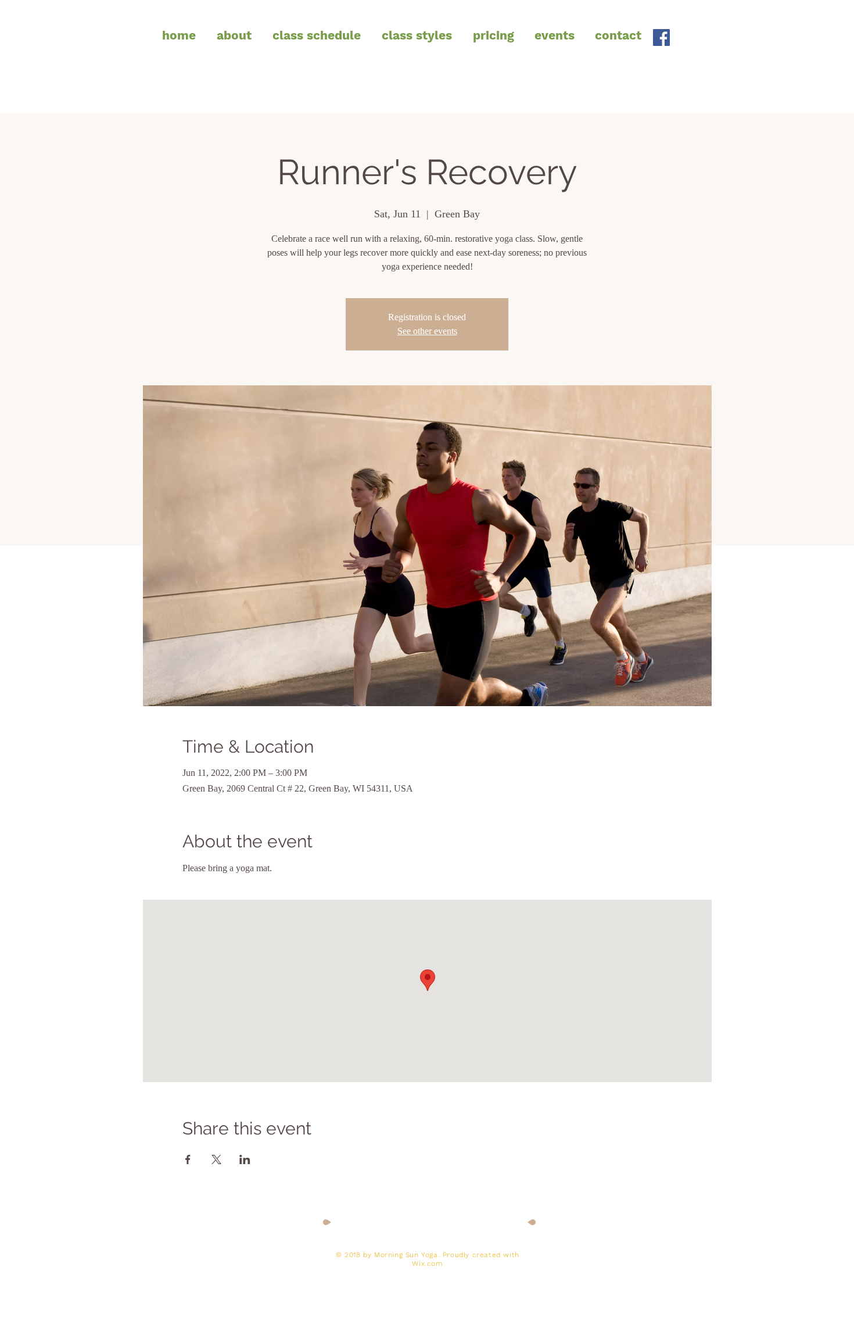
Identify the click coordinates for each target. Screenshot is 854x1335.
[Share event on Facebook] (187, 1159)
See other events (427, 331)
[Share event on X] (216, 1159)
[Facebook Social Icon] (661, 37)
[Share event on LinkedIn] (244, 1159)
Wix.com (427, 1263)
